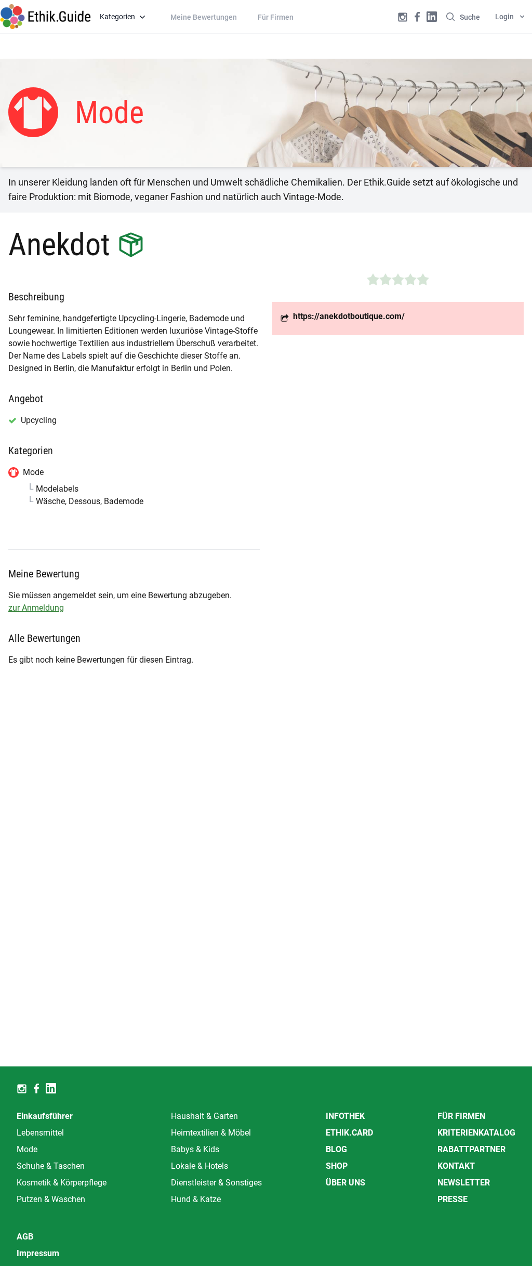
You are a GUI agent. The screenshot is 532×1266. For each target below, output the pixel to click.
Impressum (38, 1253)
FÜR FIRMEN (461, 1116)
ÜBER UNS (345, 1183)
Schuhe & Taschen (51, 1166)
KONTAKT (456, 1166)
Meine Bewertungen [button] (203, 17)
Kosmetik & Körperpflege (62, 1183)
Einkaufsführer (45, 1116)
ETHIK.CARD (349, 1133)
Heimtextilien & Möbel (211, 1133)
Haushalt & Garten (204, 1116)
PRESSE (452, 1199)
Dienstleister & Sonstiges (216, 1183)
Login (504, 16)
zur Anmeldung (36, 608)
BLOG (336, 1149)
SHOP (337, 1166)
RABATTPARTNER (471, 1149)
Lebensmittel (40, 1133)
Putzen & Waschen (51, 1199)
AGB (25, 1237)
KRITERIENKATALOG (476, 1133)
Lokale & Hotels (199, 1166)
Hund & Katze (196, 1199)
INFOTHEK (345, 1116)
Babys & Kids (195, 1149)
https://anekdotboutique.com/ (349, 316)
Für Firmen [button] (276, 17)
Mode (27, 1149)
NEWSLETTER (463, 1183)
